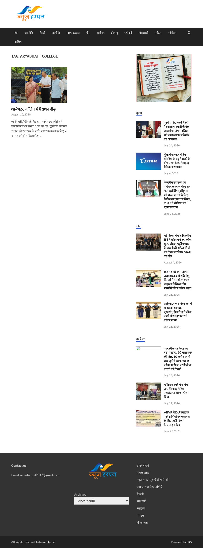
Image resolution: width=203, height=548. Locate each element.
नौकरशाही (143, 32)
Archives (80, 494)
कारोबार (100, 32)
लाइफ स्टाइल (72, 32)
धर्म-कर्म (128, 32)
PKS (189, 542)
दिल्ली (42, 32)
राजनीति (29, 32)
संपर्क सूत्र (143, 472)
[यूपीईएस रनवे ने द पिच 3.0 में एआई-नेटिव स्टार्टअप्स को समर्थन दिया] (148, 385)
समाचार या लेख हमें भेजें (149, 487)
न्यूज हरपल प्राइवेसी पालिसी (153, 480)
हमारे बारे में (143, 465)
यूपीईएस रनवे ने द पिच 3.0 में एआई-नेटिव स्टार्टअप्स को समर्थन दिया (176, 391)
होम (16, 32)
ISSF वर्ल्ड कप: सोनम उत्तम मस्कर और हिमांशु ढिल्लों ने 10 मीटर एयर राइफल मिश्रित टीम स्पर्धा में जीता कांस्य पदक (177, 280)
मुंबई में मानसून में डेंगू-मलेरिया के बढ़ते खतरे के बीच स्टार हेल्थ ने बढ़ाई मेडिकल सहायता (177, 161)
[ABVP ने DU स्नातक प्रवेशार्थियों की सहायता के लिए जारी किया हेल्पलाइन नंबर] (148, 412)
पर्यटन (158, 32)
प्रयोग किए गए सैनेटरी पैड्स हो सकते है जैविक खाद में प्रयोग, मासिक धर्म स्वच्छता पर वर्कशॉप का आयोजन (176, 131)
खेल (88, 32)
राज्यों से (56, 32)
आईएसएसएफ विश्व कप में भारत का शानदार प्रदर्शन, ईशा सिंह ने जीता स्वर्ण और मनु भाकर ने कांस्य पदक (178, 312)
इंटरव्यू (114, 32)
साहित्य (18, 41)
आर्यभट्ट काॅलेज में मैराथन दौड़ (33, 108)
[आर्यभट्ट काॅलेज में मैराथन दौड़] (39, 86)
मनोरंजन (172, 32)
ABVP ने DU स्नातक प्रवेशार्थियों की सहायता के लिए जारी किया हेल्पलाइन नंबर (177, 418)
